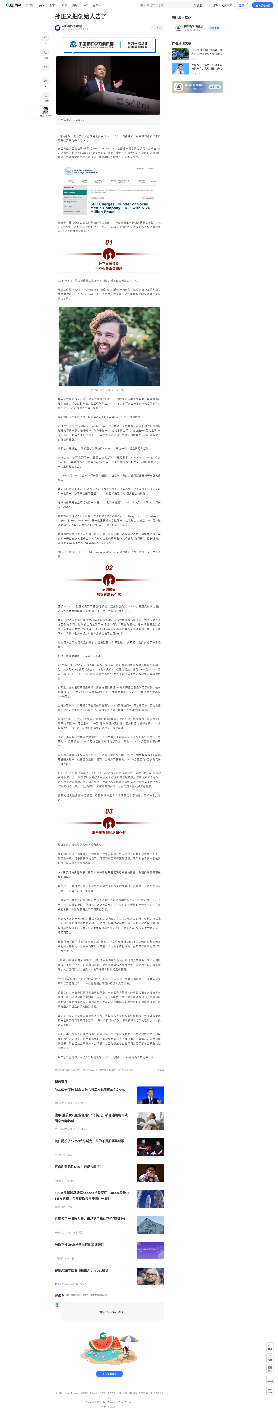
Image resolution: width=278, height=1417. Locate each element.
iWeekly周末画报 (63, 1129)
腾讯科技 (59, 1103)
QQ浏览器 (143, 1393)
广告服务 (113, 1393)
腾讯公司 (105, 1406)
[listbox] (109, 1182)
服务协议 (84, 1393)
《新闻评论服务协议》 (98, 1295)
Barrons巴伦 (71, 1284)
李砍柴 (58, 1155)
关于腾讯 (59, 1393)
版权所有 (113, 1406)
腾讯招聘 (123, 1393)
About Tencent (71, 1393)
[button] (214, 28)
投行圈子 (59, 1181)
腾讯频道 (154, 1393)
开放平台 (103, 1393)
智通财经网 (60, 1207)
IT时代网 (59, 1258)
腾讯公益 (133, 1393)
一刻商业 (59, 1232)
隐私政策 (94, 1393)
